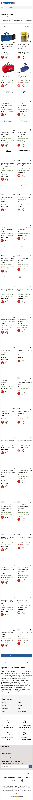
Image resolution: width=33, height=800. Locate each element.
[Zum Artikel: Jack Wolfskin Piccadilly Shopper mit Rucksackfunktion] (8, 155)
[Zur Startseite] (8, 3)
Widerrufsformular (23, 777)
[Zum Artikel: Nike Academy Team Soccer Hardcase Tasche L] (8, 560)
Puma (3, 711)
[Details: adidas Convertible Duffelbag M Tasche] (19, 72)
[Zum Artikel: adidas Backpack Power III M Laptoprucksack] (8, 251)
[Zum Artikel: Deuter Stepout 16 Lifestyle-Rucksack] (24, 125)
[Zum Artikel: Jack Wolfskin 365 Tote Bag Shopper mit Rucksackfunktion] (8, 497)
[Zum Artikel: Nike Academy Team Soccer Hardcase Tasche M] (8, 463)
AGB (27, 774)
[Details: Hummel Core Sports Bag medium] (2, 194)
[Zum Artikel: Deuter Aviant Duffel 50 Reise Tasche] (24, 220)
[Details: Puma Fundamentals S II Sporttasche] (19, 408)
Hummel (20, 705)
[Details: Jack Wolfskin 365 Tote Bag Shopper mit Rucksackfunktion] (2, 502)
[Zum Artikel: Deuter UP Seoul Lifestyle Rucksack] (24, 37)
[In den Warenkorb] (2, 57)
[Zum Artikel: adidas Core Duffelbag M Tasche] (24, 625)
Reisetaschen (6, 21)
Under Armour (21, 711)
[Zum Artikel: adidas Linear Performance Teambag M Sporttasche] (24, 560)
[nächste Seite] (24, 662)
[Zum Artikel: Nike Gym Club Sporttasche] (8, 343)
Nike (18, 708)
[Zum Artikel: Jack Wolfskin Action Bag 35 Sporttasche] (24, 281)
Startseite (4, 11)
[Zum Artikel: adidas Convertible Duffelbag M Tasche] (24, 67)
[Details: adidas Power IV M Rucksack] (19, 255)
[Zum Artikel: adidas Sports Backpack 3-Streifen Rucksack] (8, 529)
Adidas (4, 702)
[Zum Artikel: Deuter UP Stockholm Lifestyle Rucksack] (8, 96)
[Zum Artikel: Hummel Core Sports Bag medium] (8, 190)
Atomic (19, 702)
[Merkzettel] (22, 3)
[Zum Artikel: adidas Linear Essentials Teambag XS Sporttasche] (8, 312)
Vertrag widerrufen (16, 780)
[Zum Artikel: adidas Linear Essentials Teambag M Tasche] (8, 37)
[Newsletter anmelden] (30, 766)
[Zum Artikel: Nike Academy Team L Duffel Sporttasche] (8, 220)
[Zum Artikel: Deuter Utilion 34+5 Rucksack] (8, 373)
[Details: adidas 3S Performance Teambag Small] (19, 160)
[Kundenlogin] (27, 3)
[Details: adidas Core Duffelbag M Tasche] (19, 629)
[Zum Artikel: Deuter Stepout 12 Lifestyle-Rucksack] (24, 96)
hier (17, 793)
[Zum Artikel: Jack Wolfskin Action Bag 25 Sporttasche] (24, 343)
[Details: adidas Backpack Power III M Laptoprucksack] (2, 255)
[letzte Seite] (27, 662)
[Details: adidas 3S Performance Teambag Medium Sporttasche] (19, 502)
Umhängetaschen (18, 21)
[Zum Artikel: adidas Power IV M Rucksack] (24, 251)
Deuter (4, 705)
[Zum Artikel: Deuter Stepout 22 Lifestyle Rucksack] (8, 125)
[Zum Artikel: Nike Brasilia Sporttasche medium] (24, 432)
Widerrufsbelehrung (9, 777)
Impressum (6, 774)
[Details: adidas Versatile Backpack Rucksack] (19, 194)
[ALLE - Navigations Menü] (1, 7)
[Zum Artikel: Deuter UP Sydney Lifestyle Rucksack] (8, 281)
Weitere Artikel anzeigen (16, 656)
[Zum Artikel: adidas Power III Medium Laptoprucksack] (24, 529)
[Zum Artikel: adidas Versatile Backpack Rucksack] (24, 190)
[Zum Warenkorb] (31, 3)
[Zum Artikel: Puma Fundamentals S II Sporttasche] (24, 404)
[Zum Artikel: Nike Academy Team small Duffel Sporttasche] (8, 67)
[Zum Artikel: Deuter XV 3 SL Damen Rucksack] (8, 432)
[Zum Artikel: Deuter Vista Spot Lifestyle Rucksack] (8, 404)
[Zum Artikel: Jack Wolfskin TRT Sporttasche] (24, 592)
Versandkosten (6, 787)
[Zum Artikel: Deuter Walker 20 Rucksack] (24, 312)
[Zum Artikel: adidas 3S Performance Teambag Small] (24, 155)
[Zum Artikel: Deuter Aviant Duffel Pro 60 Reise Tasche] (24, 463)
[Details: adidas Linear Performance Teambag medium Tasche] (19, 378)
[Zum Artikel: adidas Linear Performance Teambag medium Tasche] (24, 373)
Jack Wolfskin (6, 708)
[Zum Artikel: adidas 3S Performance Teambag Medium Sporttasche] (24, 497)
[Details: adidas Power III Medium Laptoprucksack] (19, 534)
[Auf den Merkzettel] (6, 57)
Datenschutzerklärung (17, 774)
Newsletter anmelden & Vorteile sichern (12, 763)
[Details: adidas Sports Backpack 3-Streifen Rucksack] (2, 534)
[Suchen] (6, 7)
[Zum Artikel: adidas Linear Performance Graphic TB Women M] (8, 592)
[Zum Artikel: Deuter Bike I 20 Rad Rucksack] (8, 625)
